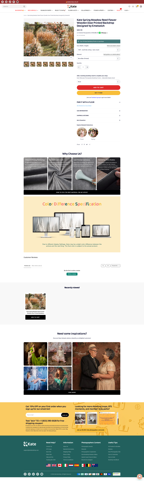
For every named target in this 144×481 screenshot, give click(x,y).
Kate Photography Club (114, 451)
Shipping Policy (67, 451)
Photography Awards (87, 446)
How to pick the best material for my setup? (72, 192)
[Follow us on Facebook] (2, 2)
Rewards (84, 449)
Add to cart (35, 317)
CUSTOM (110, 10)
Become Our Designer (87, 459)
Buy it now (98, 93)
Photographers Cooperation (89, 451)
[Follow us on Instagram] (6, 2)
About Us (65, 446)
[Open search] (103, 265)
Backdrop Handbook (113, 459)
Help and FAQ (49, 457)
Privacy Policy (66, 457)
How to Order (111, 457)
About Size (49, 454)
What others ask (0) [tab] (37, 265)
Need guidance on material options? (112, 54)
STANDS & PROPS (99, 10)
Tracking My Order (51, 459)
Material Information (68, 449)
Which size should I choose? (113, 45)
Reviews (110, 449)
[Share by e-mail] (89, 144)
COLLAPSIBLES (85, 10)
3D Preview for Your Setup (84, 105)
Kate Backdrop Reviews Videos (89, 454)
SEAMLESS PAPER (46, 10)
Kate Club (48, 451)
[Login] (133, 6)
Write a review (72, 274)
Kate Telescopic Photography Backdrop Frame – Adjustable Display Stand (96, 78)
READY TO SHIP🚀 (60, 10)
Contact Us (49, 446)
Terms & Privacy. (52, 430)
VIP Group (49, 449)
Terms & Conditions (68, 459)
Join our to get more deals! (98, 97)
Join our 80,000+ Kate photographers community (90, 430)
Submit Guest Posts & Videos (89, 457)
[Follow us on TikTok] (10, 2)
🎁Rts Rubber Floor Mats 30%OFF (72, 1)
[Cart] (137, 6)
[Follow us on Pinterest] (13, 2)
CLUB (126, 10)
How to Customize (113, 454)
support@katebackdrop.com (31, 450)
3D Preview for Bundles (114, 446)
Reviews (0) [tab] (27, 265)
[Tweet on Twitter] (87, 144)
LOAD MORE (72, 392)
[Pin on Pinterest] (84, 144)
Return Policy (66, 454)
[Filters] (108, 265)
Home (25, 15)
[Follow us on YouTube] (17, 2)
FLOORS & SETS (72, 10)
